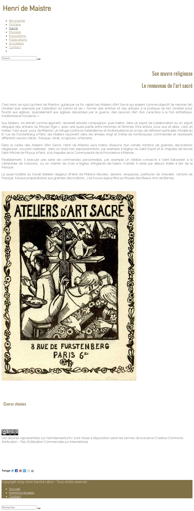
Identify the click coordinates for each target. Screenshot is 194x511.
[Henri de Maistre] (27, 12)
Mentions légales (21, 493)
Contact (15, 496)
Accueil (14, 489)
